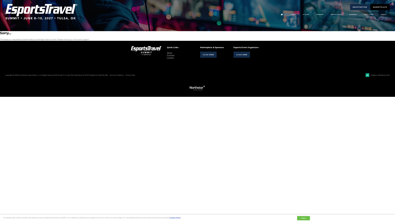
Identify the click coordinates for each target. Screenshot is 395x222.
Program (353, 14)
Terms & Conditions (117, 75)
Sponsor (320, 14)
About (293, 14)
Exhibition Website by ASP (380, 75)
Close (303, 218)
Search (345, 7)
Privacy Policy (130, 75)
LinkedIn (330, 7)
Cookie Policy (175, 218)
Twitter (335, 7)
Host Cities (369, 14)
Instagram (340, 7)
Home (282, 15)
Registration (360, 7)
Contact (170, 58)
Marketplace (380, 7)
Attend (306, 14)
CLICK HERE (208, 55)
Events (384, 14)
